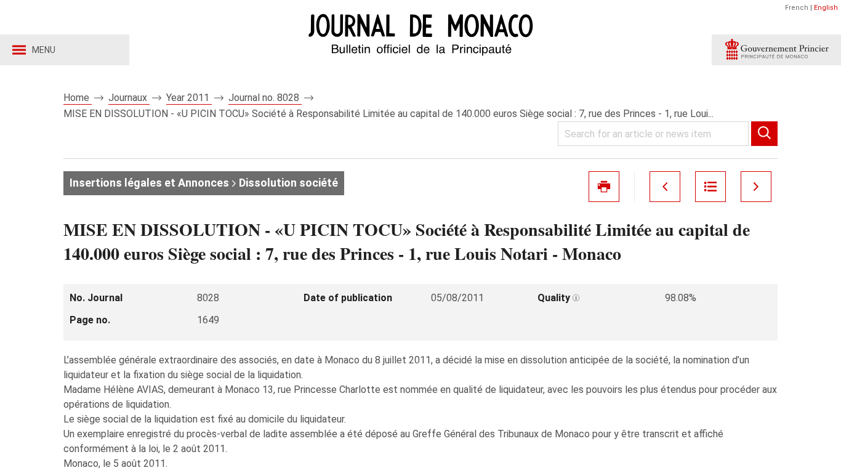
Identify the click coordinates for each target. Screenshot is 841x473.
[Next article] (756, 186)
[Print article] (604, 186)
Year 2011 (189, 97)
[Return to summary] (710, 186)
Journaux (129, 97)
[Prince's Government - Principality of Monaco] (776, 49)
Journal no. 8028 (265, 97)
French (796, 8)
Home (77, 97)
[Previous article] (665, 186)
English (826, 8)
